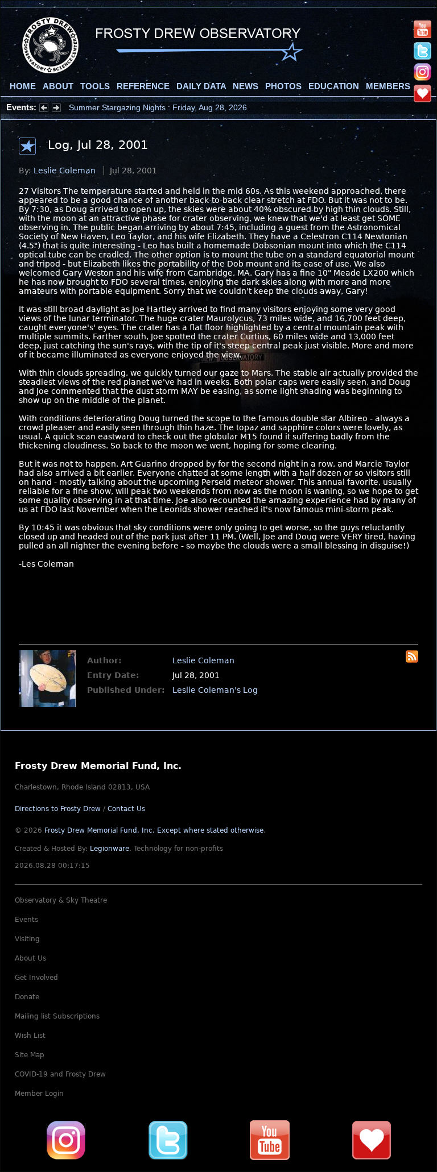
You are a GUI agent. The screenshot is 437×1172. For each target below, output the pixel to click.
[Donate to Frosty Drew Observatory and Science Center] (422, 92)
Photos (283, 86)
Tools (95, 86)
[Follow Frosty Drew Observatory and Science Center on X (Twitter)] (422, 50)
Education (333, 86)
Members (388, 86)
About (58, 86)
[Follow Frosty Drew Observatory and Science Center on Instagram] (422, 71)
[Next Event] (56, 109)
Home (23, 86)
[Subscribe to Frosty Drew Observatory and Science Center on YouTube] (422, 29)
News (245, 86)
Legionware (109, 849)
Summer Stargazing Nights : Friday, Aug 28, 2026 (158, 107)
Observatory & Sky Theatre (61, 900)
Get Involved (36, 978)
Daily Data (201, 86)
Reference (143, 86)
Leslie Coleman (65, 170)
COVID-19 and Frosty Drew (60, 1074)
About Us (30, 958)
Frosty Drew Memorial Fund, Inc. (153, 830)
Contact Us (126, 809)
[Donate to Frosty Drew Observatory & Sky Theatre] (371, 1140)
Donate (27, 997)
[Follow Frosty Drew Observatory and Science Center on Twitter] (168, 1140)
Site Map (29, 1055)
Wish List (30, 1036)
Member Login (39, 1094)
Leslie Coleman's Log (215, 690)
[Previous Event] (43, 109)
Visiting (27, 939)
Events (26, 920)
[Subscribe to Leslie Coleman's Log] (412, 659)
